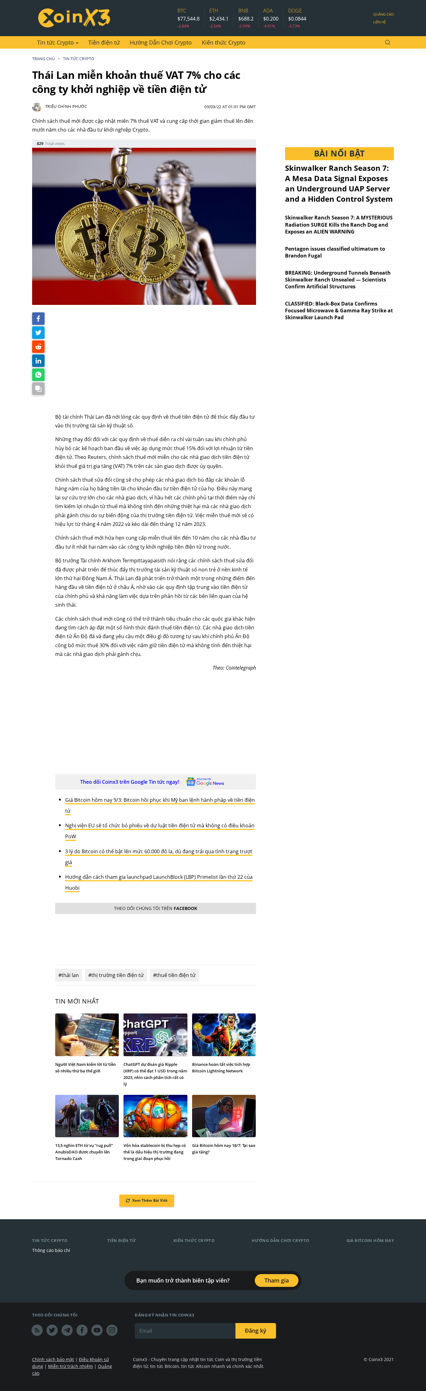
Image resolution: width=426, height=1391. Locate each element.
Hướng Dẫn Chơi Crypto (161, 42)
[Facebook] (82, 1330)
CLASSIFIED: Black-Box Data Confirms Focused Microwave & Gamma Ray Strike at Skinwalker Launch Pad (339, 310)
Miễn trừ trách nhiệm (70, 1366)
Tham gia (276, 1280)
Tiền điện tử (104, 42)
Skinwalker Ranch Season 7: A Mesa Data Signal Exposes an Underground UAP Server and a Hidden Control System (339, 183)
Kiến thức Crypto (223, 42)
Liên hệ (379, 22)
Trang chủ (43, 58)
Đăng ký (255, 1330)
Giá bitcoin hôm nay (370, 1240)
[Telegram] (67, 1330)
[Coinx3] (74, 18)
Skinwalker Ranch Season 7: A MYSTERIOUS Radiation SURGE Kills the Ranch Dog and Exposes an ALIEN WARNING (339, 224)
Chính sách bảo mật (53, 1359)
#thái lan (68, 975)
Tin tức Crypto (55, 42)
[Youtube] (97, 1330)
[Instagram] (112, 1330)
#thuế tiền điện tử (174, 975)
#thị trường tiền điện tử (116, 975)
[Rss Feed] (37, 1330)
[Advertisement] (155, 359)
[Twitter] (52, 1330)
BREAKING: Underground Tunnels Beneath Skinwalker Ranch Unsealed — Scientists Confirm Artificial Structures (338, 279)
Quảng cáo (383, 14)
